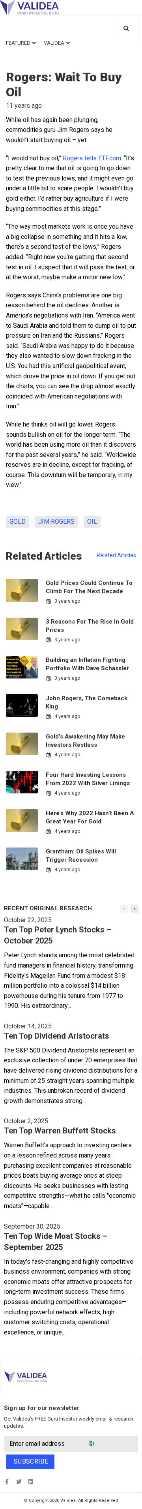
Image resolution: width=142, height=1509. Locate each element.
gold (17, 521)
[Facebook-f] (7, 1482)
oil (92, 521)
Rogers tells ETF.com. (92, 158)
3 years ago (67, 601)
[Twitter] (19, 1482)
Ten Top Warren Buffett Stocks (60, 1130)
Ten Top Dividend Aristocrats (56, 1036)
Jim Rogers (56, 521)
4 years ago (67, 716)
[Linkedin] (31, 1482)
